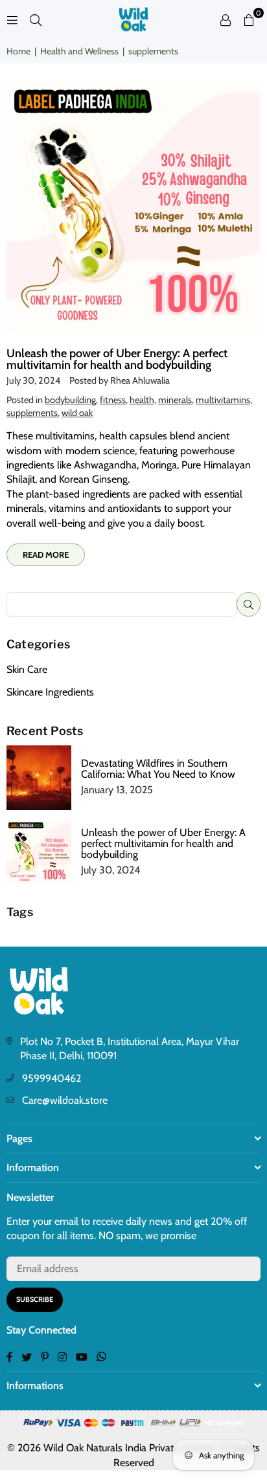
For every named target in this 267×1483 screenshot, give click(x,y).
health (142, 400)
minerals (175, 400)
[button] (249, 19)
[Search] (35, 19)
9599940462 (51, 1078)
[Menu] (12, 19)
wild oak (77, 413)
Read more (46, 554)
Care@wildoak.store (65, 1100)
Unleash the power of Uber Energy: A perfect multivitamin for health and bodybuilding (116, 359)
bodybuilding (70, 400)
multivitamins (223, 400)
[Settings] (225, 19)
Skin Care (26, 669)
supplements (32, 413)
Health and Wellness (79, 51)
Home (18, 51)
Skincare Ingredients (50, 692)
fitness (113, 400)
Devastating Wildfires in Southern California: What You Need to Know (158, 769)
